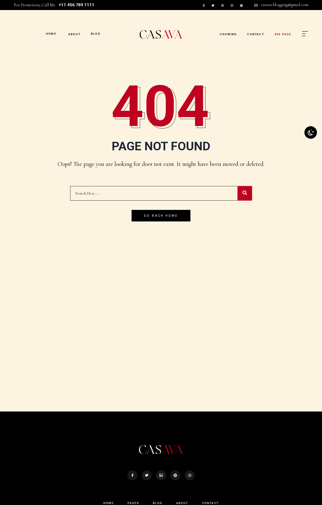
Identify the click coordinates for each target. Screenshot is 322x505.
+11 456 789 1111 (76, 4)
